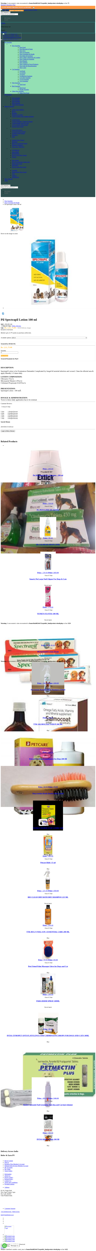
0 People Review (13, 413)
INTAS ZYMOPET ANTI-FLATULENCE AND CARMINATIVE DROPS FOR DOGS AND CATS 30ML (48, 1036)
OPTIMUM (15, 150)
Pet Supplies (8, 42)
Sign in (6, 1162)
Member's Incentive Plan (8, 5)
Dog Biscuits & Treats (26, 49)
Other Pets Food (24, 93)
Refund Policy (8, 1179)
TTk (13, 174)
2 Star (3, 416)
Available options (6, 338)
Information (7, 1174)
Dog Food (23, 47)
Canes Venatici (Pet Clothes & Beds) (23, 116)
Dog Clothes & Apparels (27, 59)
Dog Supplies (16, 46)
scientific (14, 170)
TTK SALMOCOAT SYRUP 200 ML (48, 724)
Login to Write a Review (8, 431)
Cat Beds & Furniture (26, 76)
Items (3, 23)
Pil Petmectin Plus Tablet (48, 1070)
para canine (15, 152)
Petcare (14, 157)
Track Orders (8, 1171)
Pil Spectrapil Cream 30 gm (48, 652)
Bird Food (23, 88)
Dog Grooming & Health (27, 54)
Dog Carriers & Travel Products (29, 64)
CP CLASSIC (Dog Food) (20, 125)
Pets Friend (15, 160)
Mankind (14, 142)
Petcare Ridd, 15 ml (48, 863)
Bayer (14, 111)
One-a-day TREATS (18, 147)
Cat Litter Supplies (25, 78)
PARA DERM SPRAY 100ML (48, 1001)
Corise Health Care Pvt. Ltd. (20, 123)
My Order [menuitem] (7, 18)
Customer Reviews (6, 403)
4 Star (3, 413)
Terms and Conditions (11, 1182)
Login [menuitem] (6, 20)
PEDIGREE (15, 153)
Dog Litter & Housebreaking (28, 66)
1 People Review (13, 411)
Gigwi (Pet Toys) (17, 130)
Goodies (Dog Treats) (18, 133)
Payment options (9, 1184)
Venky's (14, 175)
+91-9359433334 (6, 1212)
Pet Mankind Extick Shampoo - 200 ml (48, 475)
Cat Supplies (16, 69)
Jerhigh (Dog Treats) (18, 140)
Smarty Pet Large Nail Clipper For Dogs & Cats (48, 579)
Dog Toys (22, 51)
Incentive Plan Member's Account (14, 1164)
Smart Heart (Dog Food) (19, 172)
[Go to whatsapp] (4, 1245)
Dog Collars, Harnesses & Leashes (30, 57)
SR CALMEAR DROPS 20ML (48, 544)
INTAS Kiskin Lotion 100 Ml (48, 1139)
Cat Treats (23, 73)
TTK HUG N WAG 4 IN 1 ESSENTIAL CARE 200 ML (48, 932)
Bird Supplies (16, 86)
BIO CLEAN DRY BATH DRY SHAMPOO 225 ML (48, 897)
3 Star (3, 415)
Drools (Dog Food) (17, 126)
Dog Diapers (23, 61)
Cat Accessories (24, 79)
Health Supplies (24, 89)
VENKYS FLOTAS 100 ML (48, 614)
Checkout (4, 32)
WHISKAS (15, 177)
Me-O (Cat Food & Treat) (19, 143)
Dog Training (23, 62)
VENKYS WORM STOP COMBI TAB (48, 828)
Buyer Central (8, 1161)
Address (6, 1187)
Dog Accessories (24, 52)
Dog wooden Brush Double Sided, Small (48, 793)
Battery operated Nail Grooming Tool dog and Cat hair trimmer (48, 1105)
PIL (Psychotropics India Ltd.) (21, 162)
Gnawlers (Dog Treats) (19, 132)
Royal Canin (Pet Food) (19, 167)
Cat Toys (22, 74)
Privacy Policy (8, 1177)
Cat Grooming (24, 81)
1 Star (3, 418)
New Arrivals (8, 179)
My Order (7, 1169)
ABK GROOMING (18, 110)
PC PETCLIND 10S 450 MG (48, 510)
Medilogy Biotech (17, 145)
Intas (13, 137)
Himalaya (15, 135)
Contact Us (7, 1181)
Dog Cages (23, 67)
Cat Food (22, 71)
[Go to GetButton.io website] (5, 1249)
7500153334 (15, 1212)
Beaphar (14, 113)
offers (6, 180)
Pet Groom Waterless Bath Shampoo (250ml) (48, 690)
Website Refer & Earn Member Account (16, 1166)
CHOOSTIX (16, 120)
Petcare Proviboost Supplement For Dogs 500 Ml (48, 759)
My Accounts (8, 1167)
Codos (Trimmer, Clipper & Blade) (22, 121)
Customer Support (9, 1208)
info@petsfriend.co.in (7, 1215)
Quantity (3, 350)
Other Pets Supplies (18, 91)
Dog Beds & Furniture (26, 56)
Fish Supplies (16, 83)
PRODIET (15, 165)
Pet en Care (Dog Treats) (19, 155)
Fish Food (23, 84)
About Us (7, 1176)
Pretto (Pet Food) (17, 164)
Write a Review (16, 326)
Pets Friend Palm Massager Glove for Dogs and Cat (48, 966)
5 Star (3, 411)
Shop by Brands (9, 106)
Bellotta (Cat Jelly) (17, 115)
